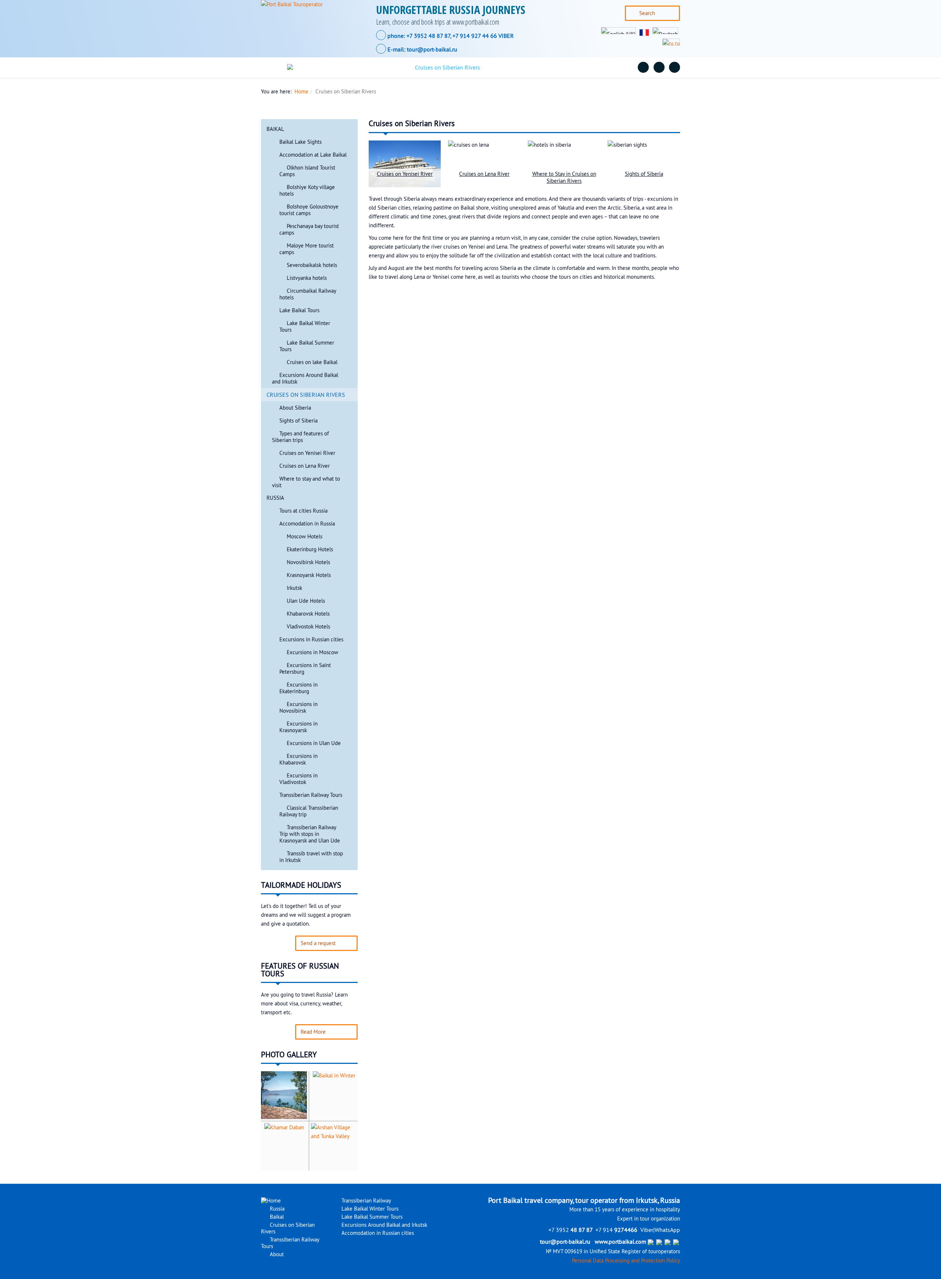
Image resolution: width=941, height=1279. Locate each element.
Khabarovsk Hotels (308, 613)
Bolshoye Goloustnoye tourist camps (309, 210)
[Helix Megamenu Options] (273, 67)
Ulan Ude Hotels (306, 601)
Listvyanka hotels (307, 278)
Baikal (382, 67)
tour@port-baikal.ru (432, 49)
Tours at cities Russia (303, 510)
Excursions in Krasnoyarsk (298, 727)
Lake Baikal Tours (299, 310)
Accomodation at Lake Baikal (313, 155)
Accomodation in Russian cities (377, 1233)
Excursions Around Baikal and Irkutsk (383, 1225)
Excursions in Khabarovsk (298, 759)
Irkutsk (294, 588)
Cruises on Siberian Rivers (447, 67)
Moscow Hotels (304, 536)
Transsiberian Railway (365, 1200)
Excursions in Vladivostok (298, 778)
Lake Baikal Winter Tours (369, 1208)
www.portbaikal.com (620, 1241)
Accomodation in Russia (307, 523)
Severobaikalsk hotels (312, 265)
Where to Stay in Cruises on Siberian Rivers (564, 177)
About (606, 67)
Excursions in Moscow (312, 652)
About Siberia (295, 408)
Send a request (318, 943)
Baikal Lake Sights (300, 142)
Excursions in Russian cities (311, 639)
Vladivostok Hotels (308, 626)
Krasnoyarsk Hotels (309, 575)
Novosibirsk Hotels (308, 562)
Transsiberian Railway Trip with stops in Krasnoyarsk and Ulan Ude (309, 834)
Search (647, 13)
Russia (341, 67)
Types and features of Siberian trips (300, 436)
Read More (313, 1032)
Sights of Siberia (298, 420)
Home (301, 91)
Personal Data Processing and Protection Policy (626, 1260)
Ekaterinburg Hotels (310, 549)
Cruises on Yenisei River (307, 453)
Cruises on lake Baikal (312, 362)
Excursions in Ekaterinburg (298, 688)
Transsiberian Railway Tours (539, 67)
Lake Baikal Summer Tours (371, 1217)
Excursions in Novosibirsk (298, 707)
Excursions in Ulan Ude (314, 743)
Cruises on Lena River (304, 466)
